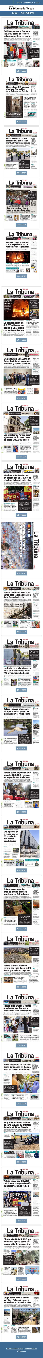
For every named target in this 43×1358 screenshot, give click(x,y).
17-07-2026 (21, 632)
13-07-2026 (21, 870)
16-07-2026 (21, 690)
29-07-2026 (21, 173)
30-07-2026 (21, 122)
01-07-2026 (21, 1337)
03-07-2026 (21, 1220)
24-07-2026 (21, 340)
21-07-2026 (21, 515)
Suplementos (27, 13)
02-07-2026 (21, 1279)
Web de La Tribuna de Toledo (28, 2)
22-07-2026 (21, 457)
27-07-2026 (21, 276)
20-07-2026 (21, 573)
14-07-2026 (21, 812)
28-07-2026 (21, 225)
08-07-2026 (21, 1045)
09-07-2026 (21, 987)
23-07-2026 (21, 398)
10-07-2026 (21, 929)
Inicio (15, 13)
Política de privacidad (14, 1349)
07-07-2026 (21, 1104)
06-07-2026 (21, 1162)
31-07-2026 (21, 71)
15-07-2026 (21, 748)
